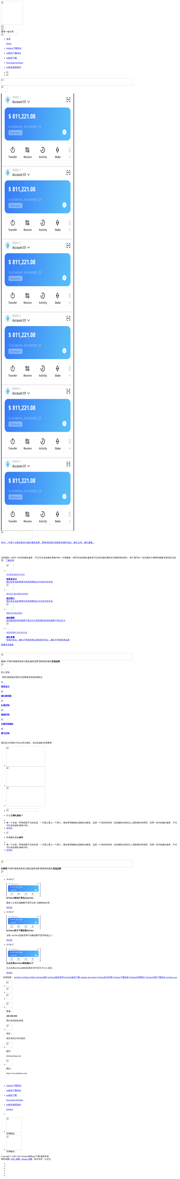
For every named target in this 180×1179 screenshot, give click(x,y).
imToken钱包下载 (72, 977)
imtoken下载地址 (13, 48)
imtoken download (88, 977)
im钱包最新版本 (13, 67)
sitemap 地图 (26, 1159)
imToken (17, 977)
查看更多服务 (7, 645)
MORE (9, 828)
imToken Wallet (28, 977)
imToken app (171, 977)
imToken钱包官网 (56, 977)
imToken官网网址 (137, 977)
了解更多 (10, 560)
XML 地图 (15, 1159)
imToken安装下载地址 (156, 977)
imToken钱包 (41, 977)
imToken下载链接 (121, 977)
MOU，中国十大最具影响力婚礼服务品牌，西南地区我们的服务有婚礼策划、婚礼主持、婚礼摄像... (47, 542)
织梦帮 (48, 1159)
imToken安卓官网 (104, 977)
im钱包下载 (11, 58)
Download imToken (14, 63)
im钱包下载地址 (13, 53)
